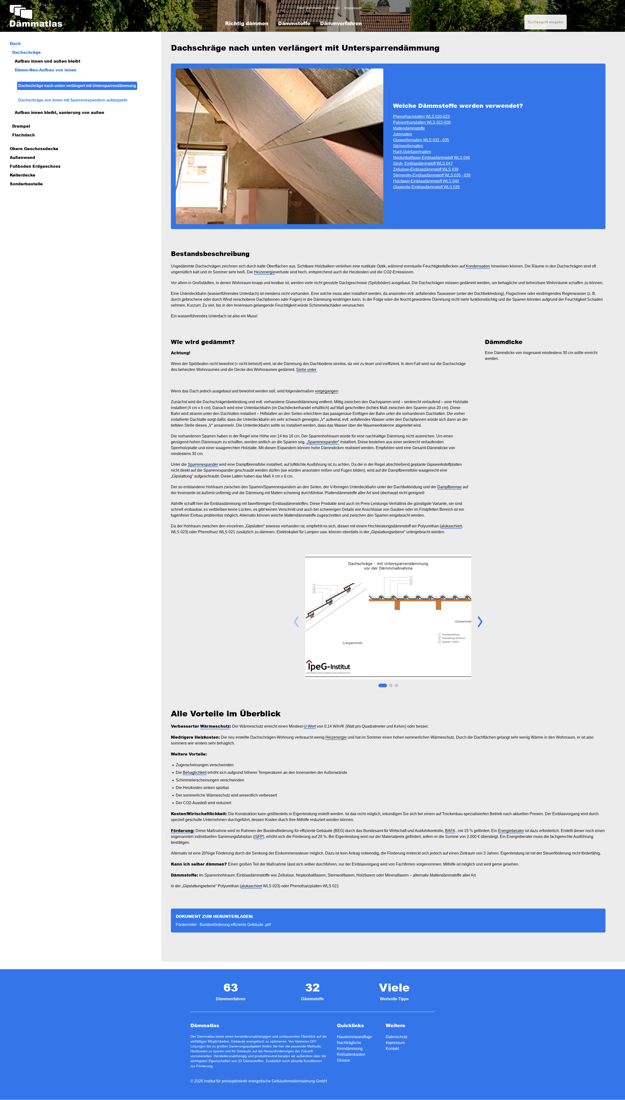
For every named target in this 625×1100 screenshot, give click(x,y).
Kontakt (334, 8)
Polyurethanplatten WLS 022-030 (422, 122)
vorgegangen (326, 391)
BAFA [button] (450, 831)
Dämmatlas (36, 16)
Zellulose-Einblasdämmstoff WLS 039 (425, 169)
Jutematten (402, 134)
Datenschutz (396, 1037)
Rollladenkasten (351, 1054)
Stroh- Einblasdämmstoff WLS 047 (423, 163)
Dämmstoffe (294, 23)
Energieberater (511, 831)
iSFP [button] (258, 836)
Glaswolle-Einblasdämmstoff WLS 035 (426, 187)
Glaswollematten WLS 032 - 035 (421, 140)
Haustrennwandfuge (354, 1037)
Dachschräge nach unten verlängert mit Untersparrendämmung (77, 86)
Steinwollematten (408, 146)
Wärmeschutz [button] (215, 726)
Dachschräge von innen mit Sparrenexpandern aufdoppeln (72, 100)
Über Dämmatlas (310, 8)
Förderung (204, 1066)
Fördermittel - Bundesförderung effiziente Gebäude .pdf (223, 924)
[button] (480, 621)
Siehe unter (306, 369)
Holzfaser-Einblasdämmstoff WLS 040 (426, 181)
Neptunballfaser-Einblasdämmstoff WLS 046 (431, 158)
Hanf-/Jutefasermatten (412, 152)
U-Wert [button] (310, 726)
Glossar (343, 1060)
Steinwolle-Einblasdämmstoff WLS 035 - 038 (431, 175)
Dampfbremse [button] (449, 487)
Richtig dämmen (246, 23)
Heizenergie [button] (264, 272)
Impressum (353, 8)
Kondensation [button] (478, 266)
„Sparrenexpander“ (322, 442)
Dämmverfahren (341, 23)
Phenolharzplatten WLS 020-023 (421, 116)
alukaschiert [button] (451, 526)
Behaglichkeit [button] (195, 772)
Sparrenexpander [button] (203, 464)
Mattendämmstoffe (409, 128)
